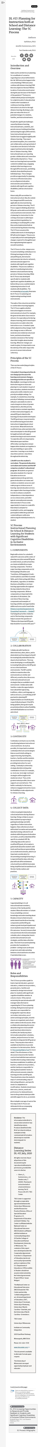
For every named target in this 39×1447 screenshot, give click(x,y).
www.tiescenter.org (21, 1347)
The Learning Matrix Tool (20, 1050)
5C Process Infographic (26, 1429)
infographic (25, 291)
